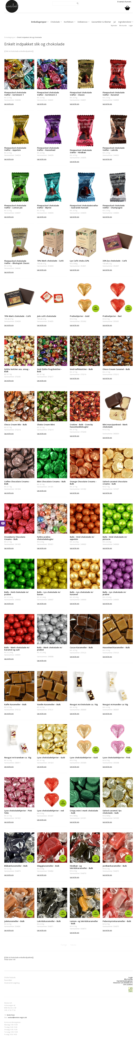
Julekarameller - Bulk (14, 921)
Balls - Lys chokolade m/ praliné (114, 593)
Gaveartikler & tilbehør (101, 22)
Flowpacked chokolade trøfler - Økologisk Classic (16, 262)
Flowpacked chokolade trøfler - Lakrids (114, 149)
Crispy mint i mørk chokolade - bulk (84, 811)
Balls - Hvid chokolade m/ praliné (16, 593)
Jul (115, 22)
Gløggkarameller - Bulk (48, 866)
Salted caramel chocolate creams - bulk (115, 482)
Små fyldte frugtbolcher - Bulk (49, 370)
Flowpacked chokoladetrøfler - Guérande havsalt (84, 206)
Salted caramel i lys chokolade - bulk (112, 811)
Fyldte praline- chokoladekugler (45, 538)
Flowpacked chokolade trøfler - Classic (81, 93)
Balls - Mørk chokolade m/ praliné (49, 648)
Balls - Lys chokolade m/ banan (48, 593)
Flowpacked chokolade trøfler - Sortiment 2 (48, 93)
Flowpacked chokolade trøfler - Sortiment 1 (15, 93)
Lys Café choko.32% (79, 260)
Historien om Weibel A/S (123, 982)
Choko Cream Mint (46, 424)
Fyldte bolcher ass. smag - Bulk (17, 370)
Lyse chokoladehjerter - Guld (51, 757)
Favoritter (8, 980)
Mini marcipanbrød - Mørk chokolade (115, 425)
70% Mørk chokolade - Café (50, 260)
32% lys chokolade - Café (115, 260)
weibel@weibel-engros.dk (17, 1017)
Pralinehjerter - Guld (79, 316)
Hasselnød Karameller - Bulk (116, 647)
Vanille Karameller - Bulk (49, 704)
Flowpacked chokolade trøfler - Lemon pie (15, 206)
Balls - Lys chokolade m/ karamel (81, 593)
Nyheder (114, 25)
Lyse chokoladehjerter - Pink (116, 757)
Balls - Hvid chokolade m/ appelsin (82, 538)
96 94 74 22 (11, 1015)
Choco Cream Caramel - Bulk (116, 369)
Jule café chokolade (46, 316)
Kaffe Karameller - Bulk (15, 704)
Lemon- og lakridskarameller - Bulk (84, 922)
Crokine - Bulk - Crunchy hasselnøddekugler (81, 425)
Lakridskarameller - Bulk (49, 921)
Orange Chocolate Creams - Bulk (83, 482)
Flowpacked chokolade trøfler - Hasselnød (48, 149)
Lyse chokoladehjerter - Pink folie (18, 811)
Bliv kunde (123, 25)
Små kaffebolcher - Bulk (81, 369)
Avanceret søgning (11, 983)
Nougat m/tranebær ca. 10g (17, 757)
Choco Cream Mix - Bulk (15, 424)
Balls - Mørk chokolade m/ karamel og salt (16, 648)
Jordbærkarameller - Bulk (115, 866)
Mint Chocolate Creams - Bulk (51, 481)
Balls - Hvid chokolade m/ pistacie (115, 538)
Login (131, 25)
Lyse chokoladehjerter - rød (50, 810)
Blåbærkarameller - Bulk (16, 866)
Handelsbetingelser (125, 981)
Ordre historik (10, 978)
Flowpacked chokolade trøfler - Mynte (48, 206)
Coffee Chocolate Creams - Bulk (17, 482)
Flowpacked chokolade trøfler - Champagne (114, 206)
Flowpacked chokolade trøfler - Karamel (114, 93)
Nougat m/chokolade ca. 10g (84, 704)
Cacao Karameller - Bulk (81, 647)
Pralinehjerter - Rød (112, 316)
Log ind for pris (9, 104)
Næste (73, 945)
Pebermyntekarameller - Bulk (117, 921)
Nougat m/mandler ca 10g (115, 704)
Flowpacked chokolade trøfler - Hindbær (81, 151)
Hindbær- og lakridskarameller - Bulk (81, 867)
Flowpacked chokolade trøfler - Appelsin (15, 149)
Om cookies (128, 984)
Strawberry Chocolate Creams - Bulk (14, 538)
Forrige (64, 945)
